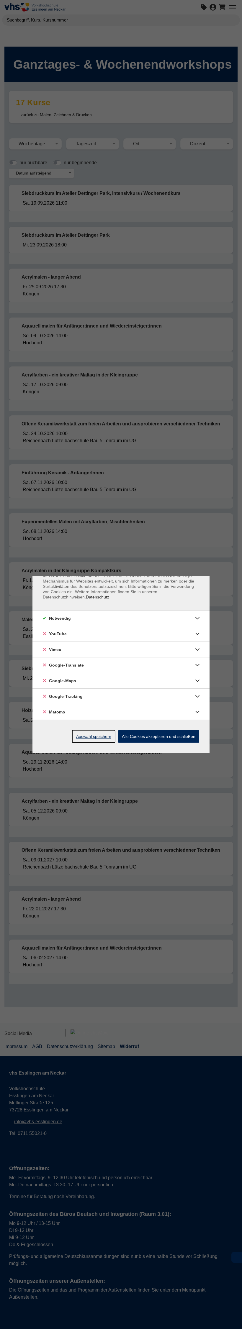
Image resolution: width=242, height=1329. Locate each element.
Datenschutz (97, 597)
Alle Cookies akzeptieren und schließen (158, 736)
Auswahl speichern (93, 736)
